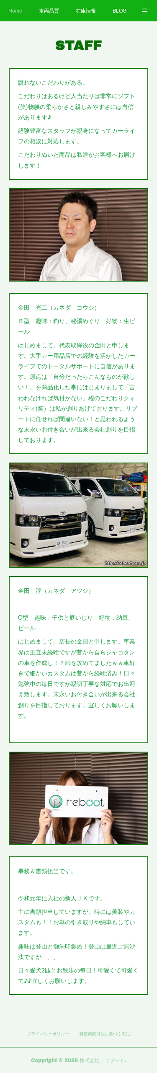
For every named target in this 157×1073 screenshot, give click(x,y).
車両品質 (49, 10)
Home (15, 10)
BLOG (119, 10)
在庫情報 (86, 10)
